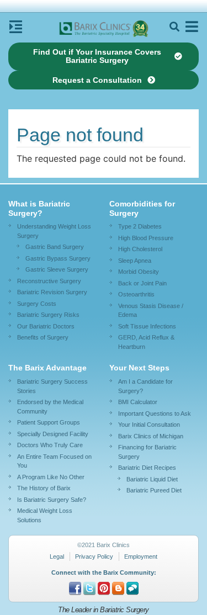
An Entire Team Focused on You (54, 461)
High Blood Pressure (145, 238)
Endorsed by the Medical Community (50, 407)
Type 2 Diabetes (140, 226)
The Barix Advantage (47, 367)
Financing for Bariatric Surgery (147, 452)
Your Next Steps (139, 367)
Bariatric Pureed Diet (154, 490)
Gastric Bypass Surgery (58, 258)
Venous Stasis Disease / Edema (150, 311)
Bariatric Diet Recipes (147, 467)
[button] (174, 27)
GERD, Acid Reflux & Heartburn (146, 342)
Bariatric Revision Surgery (52, 292)
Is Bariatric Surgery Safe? (51, 499)
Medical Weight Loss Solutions (44, 515)
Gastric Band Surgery (54, 246)
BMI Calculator (137, 402)
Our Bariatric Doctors (46, 326)
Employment (140, 556)
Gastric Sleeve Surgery (56, 269)
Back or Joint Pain (142, 283)
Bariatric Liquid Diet (152, 479)
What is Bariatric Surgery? (39, 208)
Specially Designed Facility (52, 434)
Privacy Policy (94, 556)
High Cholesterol (140, 249)
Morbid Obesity (138, 271)
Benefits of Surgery (42, 337)
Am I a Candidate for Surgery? (145, 386)
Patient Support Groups (48, 422)
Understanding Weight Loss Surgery (54, 231)
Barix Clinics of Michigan (150, 436)
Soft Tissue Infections (147, 326)
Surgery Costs (36, 303)
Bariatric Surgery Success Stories (52, 386)
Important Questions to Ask (154, 413)
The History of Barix (44, 488)
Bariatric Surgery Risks (48, 314)
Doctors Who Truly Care (50, 445)
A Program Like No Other (50, 477)
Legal (57, 556)
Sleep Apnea (134, 260)
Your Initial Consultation (149, 424)
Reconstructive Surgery (49, 281)
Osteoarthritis (136, 294)
